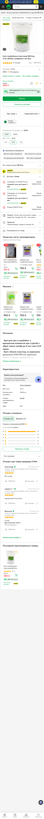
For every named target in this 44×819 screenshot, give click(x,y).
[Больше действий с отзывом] (37, 481)
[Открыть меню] (3, 6)
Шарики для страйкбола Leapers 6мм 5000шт (8, 308)
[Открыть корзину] (41, 6)
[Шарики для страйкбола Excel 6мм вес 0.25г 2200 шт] (27, 251)
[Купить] (16, 269)
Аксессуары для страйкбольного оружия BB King (25, 12)
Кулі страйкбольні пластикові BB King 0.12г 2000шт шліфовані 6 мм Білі (11, 568)
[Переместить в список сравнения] (31, 83)
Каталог (4, 817)
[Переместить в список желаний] (37, 83)
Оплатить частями (22, 104)
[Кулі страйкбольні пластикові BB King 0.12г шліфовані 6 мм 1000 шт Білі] (11, 251)
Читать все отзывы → (12, 538)
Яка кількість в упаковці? (34, 154)
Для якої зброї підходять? (13, 154)
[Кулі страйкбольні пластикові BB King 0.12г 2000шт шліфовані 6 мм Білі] (11, 557)
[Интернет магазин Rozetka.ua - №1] (8, 6)
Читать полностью (12, 361)
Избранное (38, 817)
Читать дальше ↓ (11, 525)
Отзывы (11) (8, 419)
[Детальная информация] (13, 286)
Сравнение (26, 817)
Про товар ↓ (12, 114)
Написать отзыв (22, 449)
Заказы (15, 817)
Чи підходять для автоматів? (14, 158)
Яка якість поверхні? (34, 158)
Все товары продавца (30, 76)
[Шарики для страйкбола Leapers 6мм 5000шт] (11, 298)
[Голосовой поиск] (36, 6)
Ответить (11, 481)
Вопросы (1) (21, 419)
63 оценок (14, 72)
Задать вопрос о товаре (12, 76)
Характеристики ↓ (32, 114)
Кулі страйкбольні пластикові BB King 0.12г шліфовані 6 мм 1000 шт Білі (11, 261)
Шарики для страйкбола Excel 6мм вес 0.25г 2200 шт (26, 261)
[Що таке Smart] (6, 24)
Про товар (6, 18)
